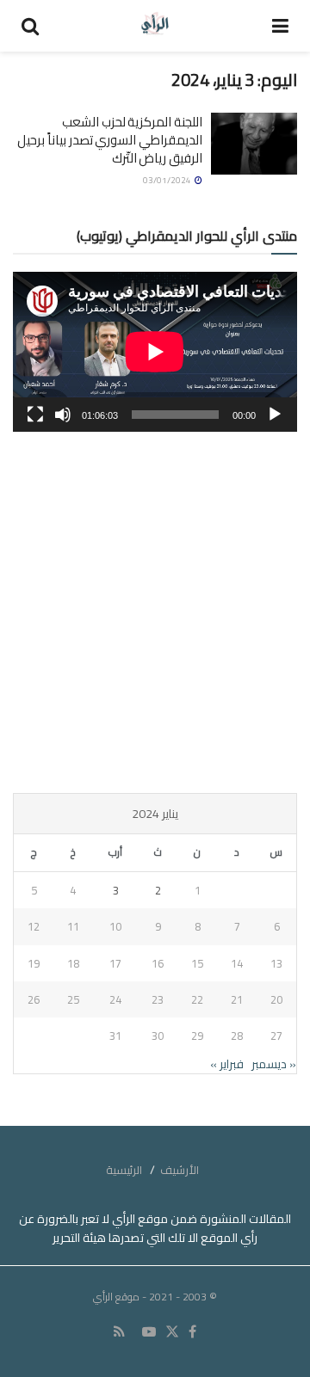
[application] (155, 352)
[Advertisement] (155, 612)
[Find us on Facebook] (192, 1332)
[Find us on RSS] (119, 1332)
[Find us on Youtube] (149, 1332)
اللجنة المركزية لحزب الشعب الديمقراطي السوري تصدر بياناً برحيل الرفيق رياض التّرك (109, 139)
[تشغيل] (274, 414)
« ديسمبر (273, 1064)
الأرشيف (179, 1169)
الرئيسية (124, 1169)
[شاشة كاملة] (35, 414)
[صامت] (62, 414)
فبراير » (227, 1064)
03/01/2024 (168, 180)
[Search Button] (30, 26)
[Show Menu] (280, 26)
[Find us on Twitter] (172, 1332)
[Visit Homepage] (155, 26)
